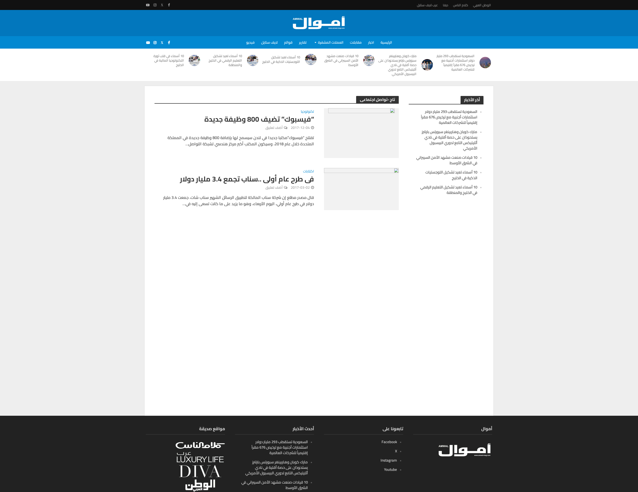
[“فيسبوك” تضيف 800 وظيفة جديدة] (361, 132)
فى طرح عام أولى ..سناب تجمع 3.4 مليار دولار (247, 178)
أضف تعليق (274, 127)
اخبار (371, 42)
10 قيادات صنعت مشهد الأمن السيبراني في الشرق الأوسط (341, 60)
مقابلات (356, 42)
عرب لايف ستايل (427, 5)
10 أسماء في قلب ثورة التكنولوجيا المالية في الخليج (169, 60)
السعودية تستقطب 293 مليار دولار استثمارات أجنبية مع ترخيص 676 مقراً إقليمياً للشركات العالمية (456, 63)
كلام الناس (460, 5)
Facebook (389, 441)
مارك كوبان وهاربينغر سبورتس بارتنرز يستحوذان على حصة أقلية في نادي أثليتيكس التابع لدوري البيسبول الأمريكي (397, 65)
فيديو (250, 42)
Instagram (389, 460)
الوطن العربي (482, 5)
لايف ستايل (269, 42)
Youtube (390, 469)
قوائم (288, 42)
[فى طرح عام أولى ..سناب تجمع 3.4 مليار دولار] (361, 188)
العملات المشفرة (330, 42)
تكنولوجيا (307, 112)
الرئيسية (386, 42)
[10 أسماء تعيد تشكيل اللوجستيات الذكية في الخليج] (311, 59)
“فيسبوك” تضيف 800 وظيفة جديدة (259, 119)
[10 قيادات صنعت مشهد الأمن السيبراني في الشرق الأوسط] (369, 60)
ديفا (445, 5)
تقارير (303, 42)
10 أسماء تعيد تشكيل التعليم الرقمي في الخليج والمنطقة (225, 60)
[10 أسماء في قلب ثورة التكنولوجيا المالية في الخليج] (194, 60)
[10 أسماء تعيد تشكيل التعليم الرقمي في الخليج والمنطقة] (252, 60)
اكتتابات (308, 171)
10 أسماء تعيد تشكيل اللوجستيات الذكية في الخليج (281, 59)
